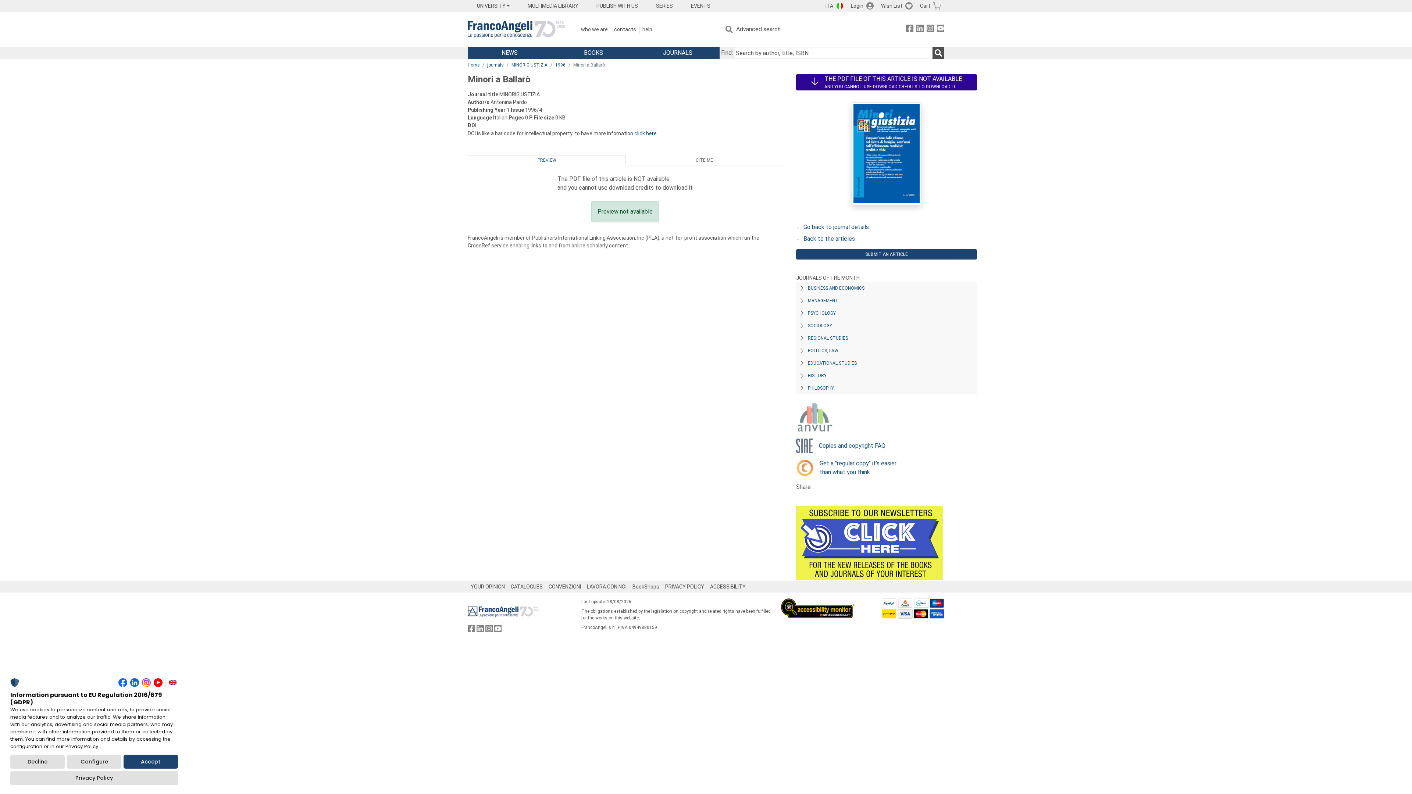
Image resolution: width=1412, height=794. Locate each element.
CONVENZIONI (565, 587)
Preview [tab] (547, 160)
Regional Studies (828, 338)
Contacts (625, 29)
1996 (560, 65)
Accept (151, 761)
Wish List (891, 6)
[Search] (938, 53)
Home (473, 65)
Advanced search (758, 29)
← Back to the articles (825, 238)
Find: (727, 52)
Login (857, 6)
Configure (94, 761)
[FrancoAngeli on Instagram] (930, 30)
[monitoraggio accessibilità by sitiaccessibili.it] (818, 602)
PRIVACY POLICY (684, 587)
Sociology (820, 325)
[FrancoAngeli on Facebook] (909, 30)
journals (495, 65)
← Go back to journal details (832, 226)
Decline (37, 761)
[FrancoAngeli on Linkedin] (920, 30)
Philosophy (821, 388)
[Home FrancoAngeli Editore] (516, 29)
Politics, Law (823, 350)
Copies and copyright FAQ (852, 445)
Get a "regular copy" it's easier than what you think (858, 468)
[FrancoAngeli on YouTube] (940, 30)
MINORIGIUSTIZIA (529, 65)
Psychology (822, 313)
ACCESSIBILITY (728, 587)
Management (823, 300)
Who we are (594, 29)
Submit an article (886, 254)
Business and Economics (836, 288)
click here (645, 133)
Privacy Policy (94, 778)
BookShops (645, 587)
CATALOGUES (527, 587)
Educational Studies (832, 363)
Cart (925, 6)
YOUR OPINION (488, 587)
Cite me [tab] (704, 160)
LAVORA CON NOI (607, 587)
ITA (829, 6)
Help (647, 29)
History (817, 375)
